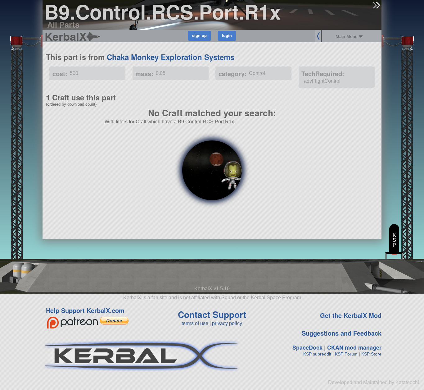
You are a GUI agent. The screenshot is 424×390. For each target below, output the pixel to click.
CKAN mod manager (354, 347)
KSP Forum (346, 353)
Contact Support (212, 314)
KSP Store (371, 353)
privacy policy (227, 323)
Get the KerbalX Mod (350, 315)
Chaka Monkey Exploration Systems (170, 57)
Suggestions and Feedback (341, 332)
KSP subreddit (317, 353)
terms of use (195, 323)
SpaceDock (307, 347)
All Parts (63, 24)
